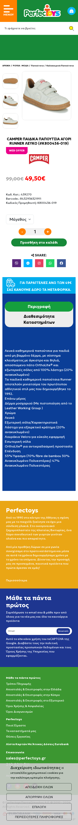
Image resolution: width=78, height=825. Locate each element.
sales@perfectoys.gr (26, 758)
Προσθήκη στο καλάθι (39, 242)
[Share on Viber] (16, 263)
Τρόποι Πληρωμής (18, 684)
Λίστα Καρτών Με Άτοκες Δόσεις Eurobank (37, 744)
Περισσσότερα (16, 580)
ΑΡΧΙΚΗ (6, 65)
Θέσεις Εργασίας (18, 736)
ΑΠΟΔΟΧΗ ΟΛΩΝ (39, 787)
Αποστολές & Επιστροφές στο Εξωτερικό (35, 700)
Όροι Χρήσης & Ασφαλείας (25, 706)
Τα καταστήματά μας (21, 731)
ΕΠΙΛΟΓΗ (39, 807)
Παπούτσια (37, 65)
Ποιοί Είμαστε (16, 725)
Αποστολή (63, 631)
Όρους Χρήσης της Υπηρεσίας (27, 651)
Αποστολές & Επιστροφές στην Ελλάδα (33, 689)
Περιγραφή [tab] (39, 306)
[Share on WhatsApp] (50, 263)
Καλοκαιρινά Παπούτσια (60, 65)
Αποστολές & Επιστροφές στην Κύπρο (33, 695)
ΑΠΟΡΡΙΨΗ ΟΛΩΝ (39, 797)
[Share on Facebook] (61, 263)
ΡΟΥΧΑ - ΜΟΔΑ (20, 65)
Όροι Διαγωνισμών (19, 711)
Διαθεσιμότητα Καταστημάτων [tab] (39, 319)
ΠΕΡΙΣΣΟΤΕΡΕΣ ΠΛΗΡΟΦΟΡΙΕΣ (39, 817)
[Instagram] (39, 263)
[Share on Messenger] (28, 263)
